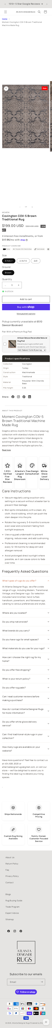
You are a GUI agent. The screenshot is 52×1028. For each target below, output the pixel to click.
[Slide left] (20, 207)
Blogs (8, 894)
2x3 (35, 260)
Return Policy (12, 863)
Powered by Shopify (38, 1023)
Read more (6, 450)
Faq (7, 870)
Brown (8, 272)
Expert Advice (12, 913)
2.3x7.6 (23, 260)
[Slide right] (32, 207)
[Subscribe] (42, 982)
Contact (10, 882)
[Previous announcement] (5, 4)
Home (4, 18)
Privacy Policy (12, 876)
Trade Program (13, 906)
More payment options (26, 313)
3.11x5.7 (8, 260)
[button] (5, 12)
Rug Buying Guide (14, 900)
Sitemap (10, 919)
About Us (10, 857)
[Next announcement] (47, 4)
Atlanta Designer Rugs (21, 1023)
